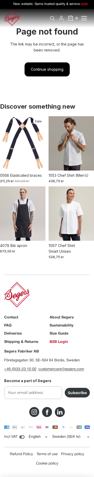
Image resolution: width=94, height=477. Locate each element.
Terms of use (47, 454)
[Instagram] (34, 412)
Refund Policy (21, 454)
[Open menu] (87, 18)
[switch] (22, 437)
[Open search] (52, 18)
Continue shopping (47, 69)
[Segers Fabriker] (12, 18)
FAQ (7, 325)
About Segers (62, 317)
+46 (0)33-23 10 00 (20, 369)
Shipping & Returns (21, 342)
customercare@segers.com (61, 369)
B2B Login (59, 342)
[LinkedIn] (60, 412)
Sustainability (61, 325)
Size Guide (59, 333)
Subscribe (77, 392)
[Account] (61, 18)
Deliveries (13, 333)
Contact (11, 317)
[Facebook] (47, 412)
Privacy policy (72, 454)
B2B (84, 4)
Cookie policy (47, 463)
